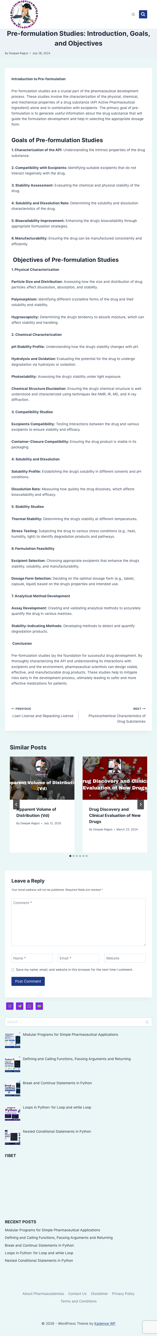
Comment (22, 903)
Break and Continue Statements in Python (39, 1245)
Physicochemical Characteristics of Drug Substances (117, 715)
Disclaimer (99, 1294)
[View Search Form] (143, 14)
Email (65, 958)
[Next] (140, 804)
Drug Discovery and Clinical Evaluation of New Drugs (115, 815)
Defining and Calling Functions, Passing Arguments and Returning (59, 1238)
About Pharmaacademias (43, 1294)
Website (112, 958)
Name (19, 958)
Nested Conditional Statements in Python (39, 1260)
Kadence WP (105, 1323)
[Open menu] (133, 14)
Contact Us (77, 1294)
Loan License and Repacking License (42, 712)
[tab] (70, 856)
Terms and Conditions (79, 1301)
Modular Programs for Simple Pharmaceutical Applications (52, 1230)
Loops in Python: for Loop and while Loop (39, 1253)
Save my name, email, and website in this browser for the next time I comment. (74, 970)
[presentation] (42, 778)
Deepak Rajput (18, 53)
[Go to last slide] (16, 804)
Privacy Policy (123, 1294)
